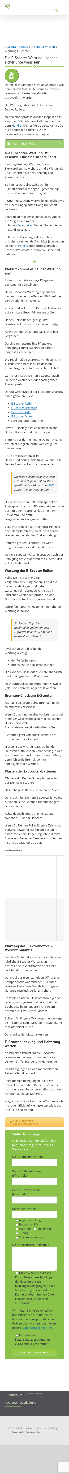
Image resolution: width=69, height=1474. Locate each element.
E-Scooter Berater (16, 47)
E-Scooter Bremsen (24, 408)
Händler (17, 125)
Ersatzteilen (25, 225)
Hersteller (21, 246)
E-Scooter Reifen (22, 403)
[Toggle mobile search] (56, 10)
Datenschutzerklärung (37, 1328)
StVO (51, 485)
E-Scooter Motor (22, 416)
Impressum (13, 1395)
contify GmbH (49, 1432)
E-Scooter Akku (21, 412)
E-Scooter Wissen (43, 47)
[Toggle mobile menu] (62, 10)
